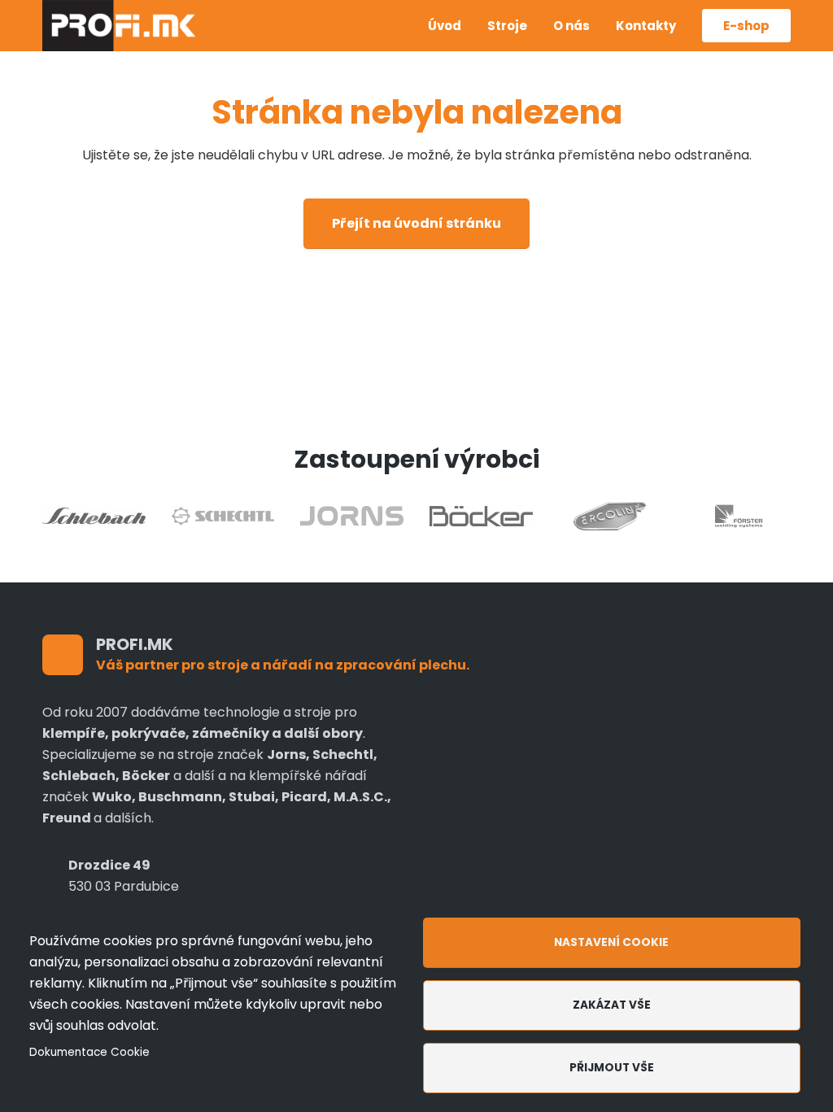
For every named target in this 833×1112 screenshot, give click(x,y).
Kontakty (646, 25)
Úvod (444, 25)
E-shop (746, 25)
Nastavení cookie (611, 942)
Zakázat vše (612, 1005)
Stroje (507, 25)
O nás (571, 25)
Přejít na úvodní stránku (416, 223)
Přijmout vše (611, 1067)
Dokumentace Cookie (89, 1052)
